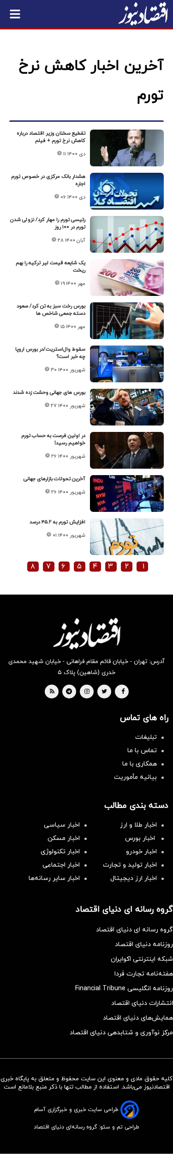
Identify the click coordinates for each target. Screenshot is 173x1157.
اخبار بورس (141, 838)
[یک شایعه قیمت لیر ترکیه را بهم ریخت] (127, 277)
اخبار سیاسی (62, 825)
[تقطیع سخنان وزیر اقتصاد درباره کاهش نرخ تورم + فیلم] (127, 148)
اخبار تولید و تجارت (130, 865)
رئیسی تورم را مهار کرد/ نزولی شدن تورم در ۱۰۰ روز (47, 223)
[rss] (52, 692)
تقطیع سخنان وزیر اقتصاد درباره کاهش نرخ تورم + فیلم (51, 137)
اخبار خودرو (141, 851)
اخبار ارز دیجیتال (133, 878)
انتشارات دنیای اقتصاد (142, 1003)
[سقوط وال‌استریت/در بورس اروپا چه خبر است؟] (127, 364)
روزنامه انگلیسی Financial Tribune (124, 988)
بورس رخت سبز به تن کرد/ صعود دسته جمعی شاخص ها (51, 309)
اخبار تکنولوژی (60, 851)
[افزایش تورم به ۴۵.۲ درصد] (127, 536)
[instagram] (86, 692)
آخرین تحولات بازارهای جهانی (54, 478)
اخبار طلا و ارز (138, 825)
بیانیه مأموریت (135, 777)
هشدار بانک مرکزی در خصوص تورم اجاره (48, 180)
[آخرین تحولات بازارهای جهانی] (127, 493)
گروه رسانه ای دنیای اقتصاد (134, 929)
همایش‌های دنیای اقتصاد (138, 1018)
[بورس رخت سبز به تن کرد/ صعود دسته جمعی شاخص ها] (127, 320)
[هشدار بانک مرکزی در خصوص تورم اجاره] (127, 191)
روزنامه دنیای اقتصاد (144, 944)
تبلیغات (146, 737)
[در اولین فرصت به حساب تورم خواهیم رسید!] (127, 450)
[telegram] (69, 692)
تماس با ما (142, 750)
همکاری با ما (139, 764)
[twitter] (104, 692)
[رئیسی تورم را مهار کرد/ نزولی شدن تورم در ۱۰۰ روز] (127, 234)
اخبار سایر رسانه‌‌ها (54, 878)
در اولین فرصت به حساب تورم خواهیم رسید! (53, 439)
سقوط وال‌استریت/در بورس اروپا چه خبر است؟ (50, 353)
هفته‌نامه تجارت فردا (143, 974)
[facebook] (123, 692)
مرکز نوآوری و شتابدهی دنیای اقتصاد (121, 1032)
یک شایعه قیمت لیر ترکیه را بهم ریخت (50, 266)
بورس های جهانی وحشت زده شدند (49, 392)
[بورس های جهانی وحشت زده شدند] (127, 407)
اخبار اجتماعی (61, 865)
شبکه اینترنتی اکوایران (142, 959)
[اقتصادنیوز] (86, 634)
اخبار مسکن (64, 838)
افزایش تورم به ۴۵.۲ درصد (57, 522)
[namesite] (143, 14)
